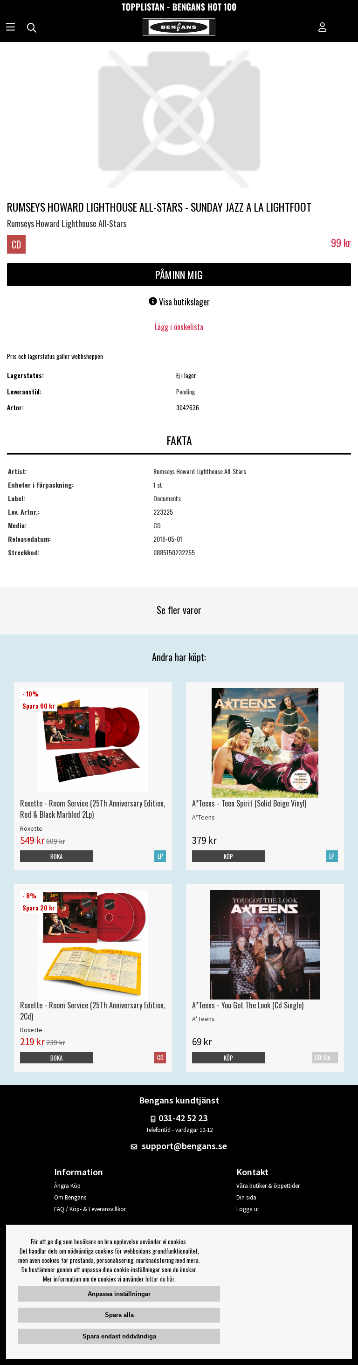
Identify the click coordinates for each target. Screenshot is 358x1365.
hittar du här (159, 1278)
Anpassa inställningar (119, 1293)
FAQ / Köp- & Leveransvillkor (90, 1209)
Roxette (31, 828)
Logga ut (247, 1209)
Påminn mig (179, 274)
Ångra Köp (67, 1186)
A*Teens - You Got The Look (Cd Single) (247, 1005)
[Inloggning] (322, 28)
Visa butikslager (183, 302)
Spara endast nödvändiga (119, 1336)
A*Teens (203, 817)
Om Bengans (70, 1197)
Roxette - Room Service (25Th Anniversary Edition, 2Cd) (92, 1011)
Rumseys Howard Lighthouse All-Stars (66, 223)
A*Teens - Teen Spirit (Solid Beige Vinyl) (249, 803)
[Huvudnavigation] (10, 28)
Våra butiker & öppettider (268, 1186)
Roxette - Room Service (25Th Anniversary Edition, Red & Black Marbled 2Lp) (92, 809)
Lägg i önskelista (179, 326)
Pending (185, 391)
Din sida (246, 1197)
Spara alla (119, 1314)
